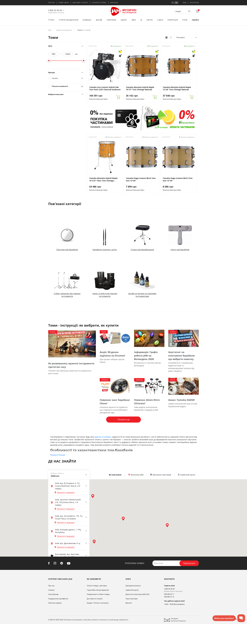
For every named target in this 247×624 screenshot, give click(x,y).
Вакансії (129, 603)
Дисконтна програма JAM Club (137, 594)
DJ (141, 20)
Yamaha (67, 78)
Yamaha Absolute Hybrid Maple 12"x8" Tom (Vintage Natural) (177, 88)
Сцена (160, 20)
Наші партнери (132, 598)
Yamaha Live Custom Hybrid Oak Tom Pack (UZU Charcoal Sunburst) (105, 88)
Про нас (51, 2)
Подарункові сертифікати (58, 598)
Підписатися (189, 563)
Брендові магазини (133, 585)
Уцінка (195, 20)
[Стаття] (72, 344)
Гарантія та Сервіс (99, 2)
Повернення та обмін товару (98, 594)
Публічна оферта (55, 603)
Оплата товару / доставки (97, 585)
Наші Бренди (53, 594)
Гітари (51, 20)
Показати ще (124, 419)
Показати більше (57, 455)
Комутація (173, 20)
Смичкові (111, 20)
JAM (49, 30)
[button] (92, 496)
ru (173, 2)
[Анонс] (183, 386)
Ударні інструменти (64, 30)
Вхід (184, 2)
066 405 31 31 (169, 597)
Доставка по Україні (94, 598)
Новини (51, 590)
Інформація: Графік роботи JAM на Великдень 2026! (146, 356)
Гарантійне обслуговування (98, 590)
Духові (99, 20)
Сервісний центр (132, 590)
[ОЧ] (120, 51)
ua (176, 2)
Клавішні (87, 20)
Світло (150, 20)
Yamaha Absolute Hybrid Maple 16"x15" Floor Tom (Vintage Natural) (103, 179)
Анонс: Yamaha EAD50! (181, 399)
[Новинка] (115, 386)
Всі (115, 474)
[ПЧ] (120, 56)
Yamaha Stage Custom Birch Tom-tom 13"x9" (178, 179)
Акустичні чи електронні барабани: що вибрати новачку (181, 356)
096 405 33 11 (169, 594)
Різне (184, 20)
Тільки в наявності (67, 86)
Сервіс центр (64, 2)
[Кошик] (118, 97)
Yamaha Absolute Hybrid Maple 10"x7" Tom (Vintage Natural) (140, 88)
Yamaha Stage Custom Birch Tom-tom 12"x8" (141, 179)
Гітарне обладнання (68, 20)
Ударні (124, 20)
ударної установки (102, 437)
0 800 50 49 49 (55, 10)
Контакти (114, 2)
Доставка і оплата (80, 2)
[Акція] (115, 338)
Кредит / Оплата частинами (98, 603)
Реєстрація (194, 2)
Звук (134, 20)
